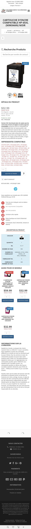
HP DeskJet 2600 (22, 32)
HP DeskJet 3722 (16, 151)
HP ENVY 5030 (14, 148)
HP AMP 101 (5, 156)
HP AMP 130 (10, 158)
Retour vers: (10, 183)
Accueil (9, 30)
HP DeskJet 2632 (15, 145)
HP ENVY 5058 (18, 165)
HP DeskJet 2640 (20, 146)
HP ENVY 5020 (9, 163)
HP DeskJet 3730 (9, 153)
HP (23, 30)
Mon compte (19, 3)
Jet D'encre (17, 30)
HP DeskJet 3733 (16, 161)
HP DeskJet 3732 (20, 153)
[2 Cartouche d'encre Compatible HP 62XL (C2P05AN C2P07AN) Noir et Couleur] (5, 523)
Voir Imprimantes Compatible (14, 206)
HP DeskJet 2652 (13, 150)
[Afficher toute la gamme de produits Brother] (8, 432)
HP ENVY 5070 (5, 145)
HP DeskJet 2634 (24, 160)
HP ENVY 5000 (23, 148)
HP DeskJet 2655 (23, 150)
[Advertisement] (15, 407)
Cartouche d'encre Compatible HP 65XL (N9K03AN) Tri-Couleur (7, 318)
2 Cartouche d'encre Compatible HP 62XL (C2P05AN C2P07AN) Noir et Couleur (18, 524)
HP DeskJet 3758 (24, 155)
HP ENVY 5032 (18, 163)
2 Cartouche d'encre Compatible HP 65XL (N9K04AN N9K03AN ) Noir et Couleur (8, 283)
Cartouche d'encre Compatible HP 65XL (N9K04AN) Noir (23, 282)
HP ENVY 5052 (9, 165)
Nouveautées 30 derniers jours (15, 489)
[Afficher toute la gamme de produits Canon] (22, 432)
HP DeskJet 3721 (6, 161)
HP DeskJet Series (11, 32)
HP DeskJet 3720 (6, 151)
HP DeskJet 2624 (14, 160)
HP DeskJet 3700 (9, 146)
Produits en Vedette (15, 493)
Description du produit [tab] (15, 230)
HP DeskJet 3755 (14, 155)
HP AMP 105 (13, 156)
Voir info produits (11, 210)
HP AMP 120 (21, 156)
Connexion (11, 3)
